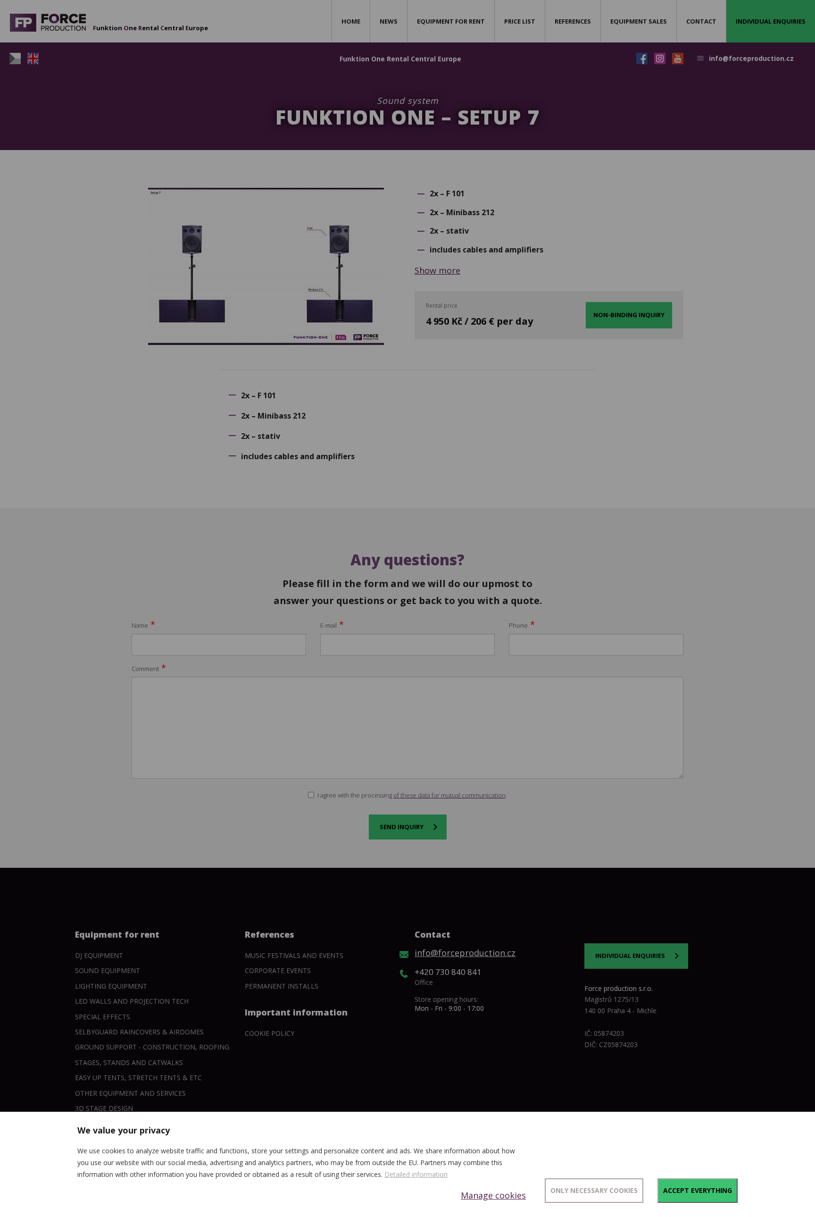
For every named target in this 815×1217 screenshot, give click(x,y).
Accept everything (697, 1190)
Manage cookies (493, 1195)
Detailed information (416, 1174)
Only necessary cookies (594, 1190)
